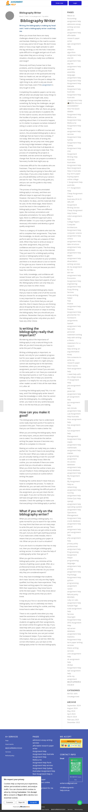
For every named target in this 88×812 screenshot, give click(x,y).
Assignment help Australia (43, 754)
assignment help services (43, 765)
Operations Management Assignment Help (74, 515)
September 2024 (73, 705)
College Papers (73, 222)
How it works (72, 366)
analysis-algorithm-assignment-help (74, 52)
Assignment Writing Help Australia (72, 157)
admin (46, 16)
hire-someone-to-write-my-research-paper (74, 360)
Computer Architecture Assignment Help (74, 227)
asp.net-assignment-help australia (74, 66)
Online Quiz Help (74, 498)
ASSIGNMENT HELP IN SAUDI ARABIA (73, 109)
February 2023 (73, 719)
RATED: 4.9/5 (72, 693)
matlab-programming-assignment (73, 456)
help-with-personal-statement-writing (74, 332)
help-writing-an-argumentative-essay (73, 352)
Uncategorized (36, 16)
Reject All (21, 802)
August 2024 (72, 708)
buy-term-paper (73, 174)
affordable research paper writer (73, 38)
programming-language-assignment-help (74, 563)
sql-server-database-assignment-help (74, 631)
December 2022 (73, 722)
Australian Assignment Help (44, 771)
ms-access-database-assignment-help (74, 465)
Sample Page (72, 605)
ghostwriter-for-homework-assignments (74, 318)
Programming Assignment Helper (73, 555)
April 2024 (71, 714)
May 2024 (71, 711)
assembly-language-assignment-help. (74, 75)
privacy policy (72, 543)
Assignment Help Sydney (42, 768)
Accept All (33, 802)
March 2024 (72, 717)
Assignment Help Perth (42, 762)
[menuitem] (59, 3)
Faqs (69, 301)
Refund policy (72, 594)
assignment (47, 85)
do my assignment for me (43, 788)
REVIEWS (70, 597)
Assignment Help (74, 80)
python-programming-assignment (73, 583)
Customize (9, 802)
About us (71, 15)
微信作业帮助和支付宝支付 (13, 748)
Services (70, 614)
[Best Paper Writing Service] (1, 406)
